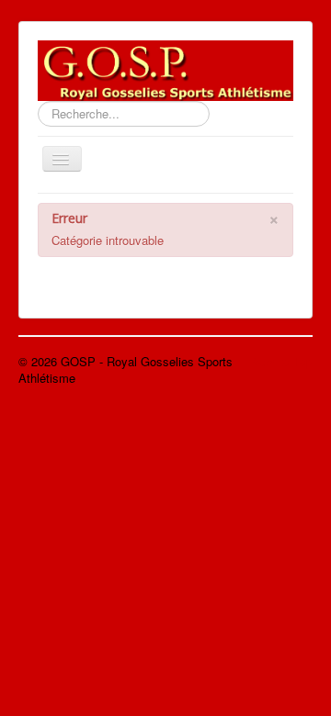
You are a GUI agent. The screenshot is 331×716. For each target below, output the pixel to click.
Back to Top (280, 361)
